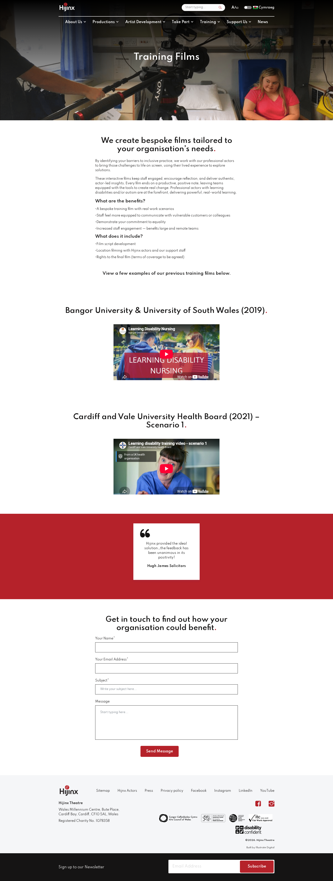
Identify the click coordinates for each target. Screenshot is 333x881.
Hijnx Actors (127, 791)
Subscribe (257, 866)
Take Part (180, 22)
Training (208, 22)
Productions (103, 22)
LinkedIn (245, 791)
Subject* (102, 680)
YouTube (267, 791)
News (263, 22)
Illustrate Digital (265, 847)
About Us (73, 22)
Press (149, 791)
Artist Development (143, 22)
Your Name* (105, 638)
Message (102, 701)
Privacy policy (172, 791)
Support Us (237, 22)
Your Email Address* (111, 659)
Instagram (222, 791)
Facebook (199, 791)
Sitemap (103, 791)
